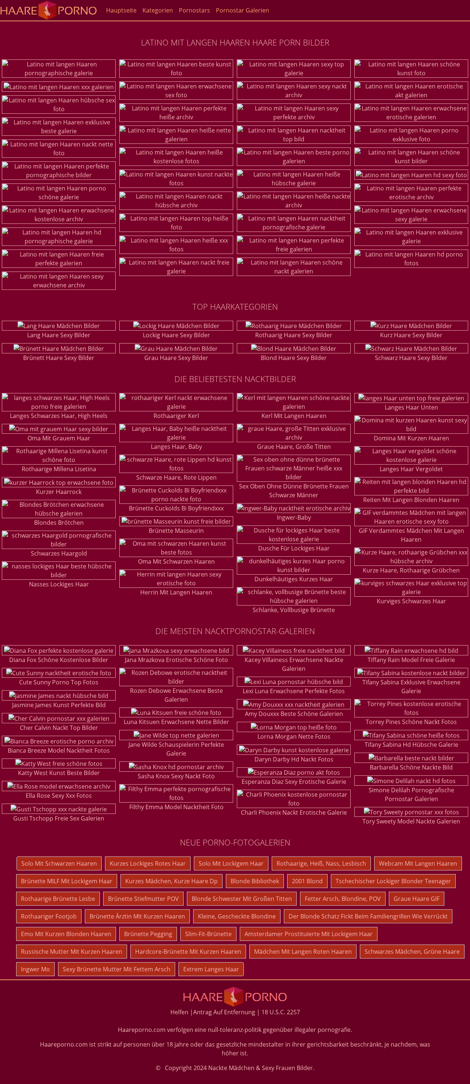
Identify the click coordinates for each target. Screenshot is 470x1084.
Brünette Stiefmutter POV (143, 899)
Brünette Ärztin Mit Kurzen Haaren (137, 916)
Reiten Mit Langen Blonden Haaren (411, 500)
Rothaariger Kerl (176, 416)
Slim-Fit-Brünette (208, 934)
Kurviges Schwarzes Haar (411, 601)
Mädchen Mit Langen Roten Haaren (303, 951)
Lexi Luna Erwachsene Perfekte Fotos (294, 691)
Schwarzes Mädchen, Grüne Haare (412, 951)
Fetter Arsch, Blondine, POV (343, 899)
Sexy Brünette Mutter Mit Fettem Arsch (116, 969)
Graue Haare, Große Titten (294, 447)
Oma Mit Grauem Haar (59, 438)
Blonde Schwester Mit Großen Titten (242, 899)
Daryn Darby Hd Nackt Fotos (293, 759)
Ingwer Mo (35, 969)
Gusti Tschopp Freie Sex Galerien (58, 818)
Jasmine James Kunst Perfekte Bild (59, 705)
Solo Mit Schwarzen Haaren (59, 863)
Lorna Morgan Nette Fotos (293, 736)
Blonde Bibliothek (255, 881)
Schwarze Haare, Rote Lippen (176, 477)
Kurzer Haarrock (59, 492)
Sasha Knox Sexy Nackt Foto (176, 776)
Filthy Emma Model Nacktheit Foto (176, 807)
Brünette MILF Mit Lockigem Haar (66, 881)
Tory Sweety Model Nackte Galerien (411, 821)
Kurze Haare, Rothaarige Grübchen (411, 570)
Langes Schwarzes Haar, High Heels (59, 416)
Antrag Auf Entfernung (224, 1012)
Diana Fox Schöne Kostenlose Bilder (58, 660)
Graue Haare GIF (417, 899)
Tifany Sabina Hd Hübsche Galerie (411, 745)
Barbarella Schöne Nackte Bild (411, 767)
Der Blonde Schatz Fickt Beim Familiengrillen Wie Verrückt (368, 916)
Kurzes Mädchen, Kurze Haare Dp (171, 881)
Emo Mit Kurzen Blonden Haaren (66, 934)
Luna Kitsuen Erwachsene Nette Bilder (176, 722)
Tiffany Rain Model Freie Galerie (411, 660)
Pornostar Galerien (242, 10)
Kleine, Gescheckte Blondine (237, 916)
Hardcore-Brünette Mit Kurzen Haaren (188, 951)
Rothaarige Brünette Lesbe (58, 899)
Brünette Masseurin (176, 531)
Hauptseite (121, 10)
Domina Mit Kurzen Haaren (411, 438)
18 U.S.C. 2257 (280, 1012)
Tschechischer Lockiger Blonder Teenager (393, 881)
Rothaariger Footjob (49, 916)
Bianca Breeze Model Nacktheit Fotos (59, 750)
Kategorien (157, 10)
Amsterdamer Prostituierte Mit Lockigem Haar (309, 934)
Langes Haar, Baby (176, 447)
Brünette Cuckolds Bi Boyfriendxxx (176, 508)
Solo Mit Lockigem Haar (231, 863)
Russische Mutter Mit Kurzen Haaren (71, 951)
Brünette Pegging (148, 934)
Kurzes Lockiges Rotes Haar (148, 863)
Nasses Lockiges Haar (59, 584)
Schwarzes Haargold (59, 553)
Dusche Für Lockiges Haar (294, 548)
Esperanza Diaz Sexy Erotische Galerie (294, 782)
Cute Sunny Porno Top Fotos (58, 682)
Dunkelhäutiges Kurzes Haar (293, 579)
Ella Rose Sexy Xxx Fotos (59, 796)
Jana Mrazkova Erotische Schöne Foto (176, 660)
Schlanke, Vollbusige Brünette (294, 610)
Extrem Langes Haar (211, 969)
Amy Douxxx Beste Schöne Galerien (294, 714)
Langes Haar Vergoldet (411, 469)
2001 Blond (307, 881)
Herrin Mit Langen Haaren (176, 592)
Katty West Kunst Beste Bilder (59, 773)
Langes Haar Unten (411, 407)
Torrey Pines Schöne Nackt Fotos (411, 722)
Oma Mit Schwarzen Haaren (176, 561)
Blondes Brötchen (59, 523)
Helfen (179, 1012)
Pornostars (194, 10)
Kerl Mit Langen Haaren (293, 416)
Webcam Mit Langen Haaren (418, 863)
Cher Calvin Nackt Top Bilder (59, 728)
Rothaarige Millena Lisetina (59, 469)
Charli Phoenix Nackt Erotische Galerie (294, 812)
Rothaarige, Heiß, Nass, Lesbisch (321, 863)
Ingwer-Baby (294, 517)
